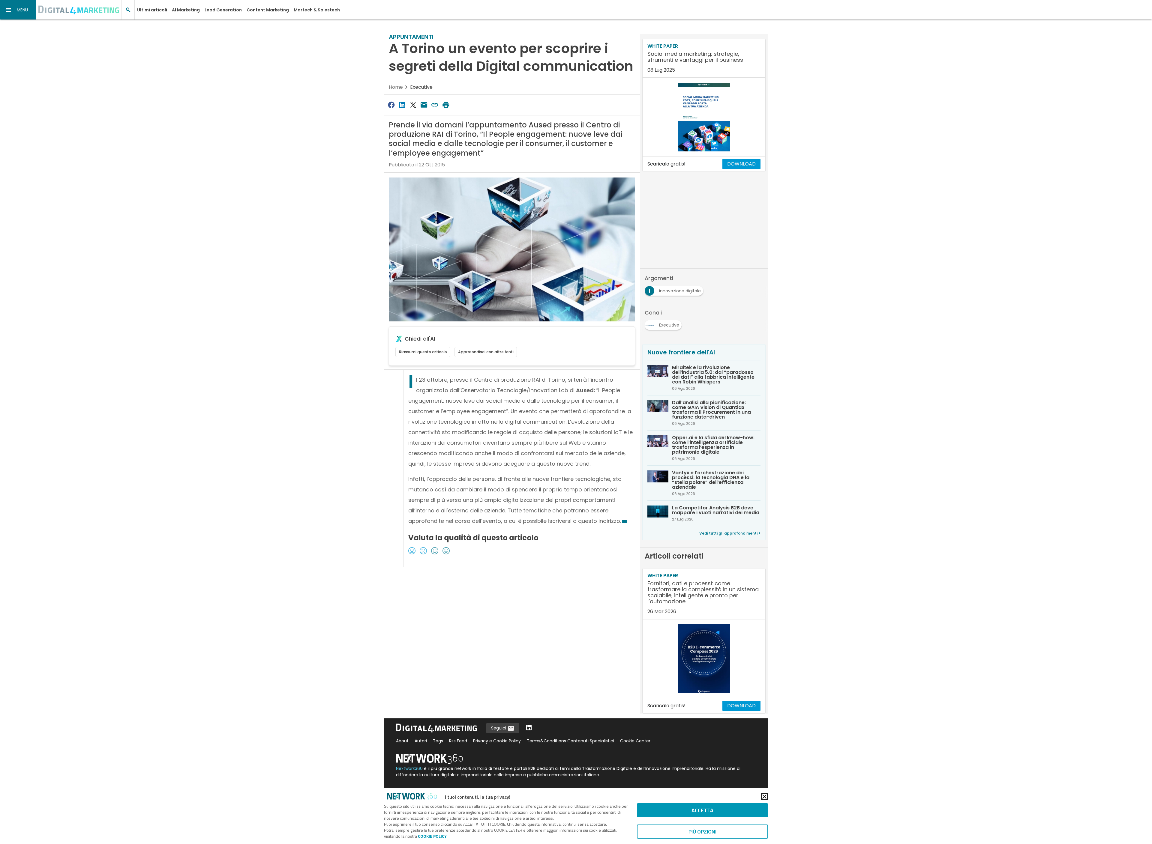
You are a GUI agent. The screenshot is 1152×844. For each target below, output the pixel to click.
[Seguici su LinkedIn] (528, 728)
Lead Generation (223, 10)
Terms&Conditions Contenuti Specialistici (570, 741)
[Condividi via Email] (424, 104)
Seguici (499, 728)
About (402, 741)
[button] (18, 9)
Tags (438, 741)
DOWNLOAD (741, 163)
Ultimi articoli (152, 10)
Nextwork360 (409, 768)
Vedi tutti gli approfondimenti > (729, 533)
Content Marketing (268, 10)
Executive (421, 87)
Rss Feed (458, 741)
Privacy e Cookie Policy (497, 741)
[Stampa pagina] (446, 104)
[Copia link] (435, 104)
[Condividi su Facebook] (391, 104)
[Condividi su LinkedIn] (402, 104)
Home (396, 87)
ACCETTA (702, 810)
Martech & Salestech (317, 10)
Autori (421, 741)
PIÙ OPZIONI (702, 832)
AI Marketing (186, 10)
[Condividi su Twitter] (413, 104)
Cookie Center (635, 741)
